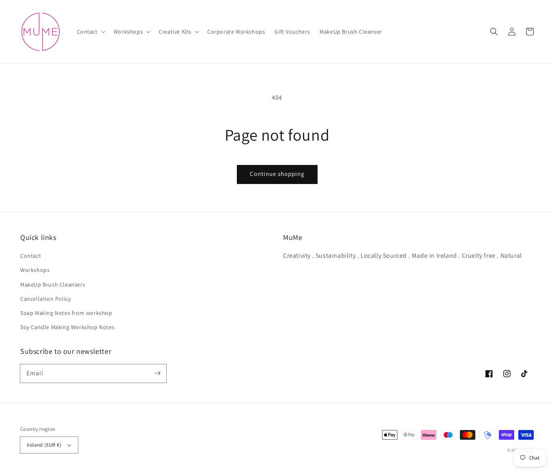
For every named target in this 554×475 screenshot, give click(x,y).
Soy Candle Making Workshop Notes (67, 327)
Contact (30, 255)
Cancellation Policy (45, 298)
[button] (90, 31)
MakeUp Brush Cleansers (52, 284)
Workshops (34, 270)
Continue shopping (277, 174)
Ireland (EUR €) (44, 444)
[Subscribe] (157, 373)
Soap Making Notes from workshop (66, 313)
